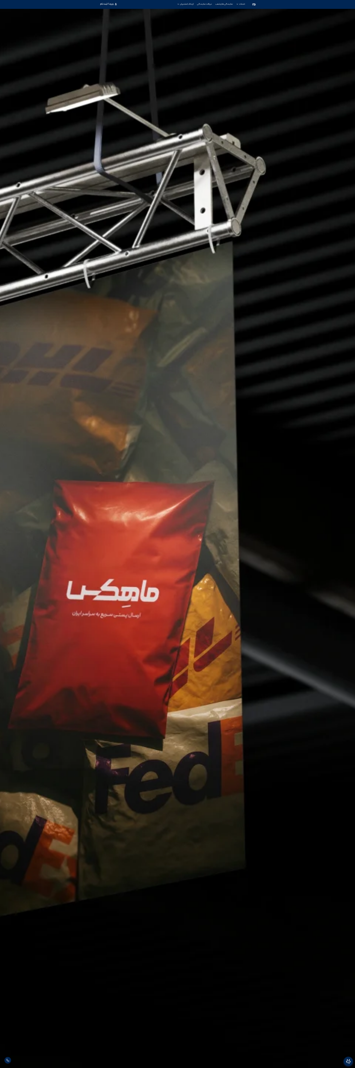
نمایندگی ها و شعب (224, 4)
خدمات (242, 4)
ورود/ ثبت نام (107, 4)
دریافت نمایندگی (204, 4)
